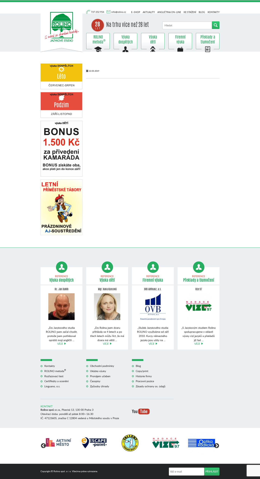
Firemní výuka (180, 39)
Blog (202, 12)
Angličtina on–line (169, 12)
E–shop (135, 12)
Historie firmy (144, 376)
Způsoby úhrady (99, 386)
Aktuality (149, 12)
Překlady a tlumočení (207, 39)
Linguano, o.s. (52, 386)
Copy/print (142, 371)
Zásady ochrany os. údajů (150, 386)
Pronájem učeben (100, 376)
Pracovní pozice (145, 381)
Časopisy (95, 381)
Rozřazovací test (53, 376)
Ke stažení (190, 12)
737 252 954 (98, 12)
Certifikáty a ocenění (56, 381)
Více (60, 344)
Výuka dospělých (125, 39)
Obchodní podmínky (102, 366)
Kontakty (213, 12)
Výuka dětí (153, 39)
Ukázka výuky (98, 371)
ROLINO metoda (98, 39)
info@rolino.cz (118, 12)
